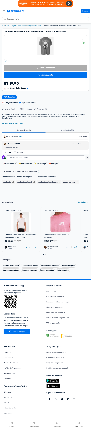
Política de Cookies (11, 363)
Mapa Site (7, 379)
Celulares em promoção (55, 296)
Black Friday (51, 291)
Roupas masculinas (34, 26)
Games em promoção (54, 307)
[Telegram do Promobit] (74, 399)
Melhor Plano (9, 397)
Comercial (7, 352)
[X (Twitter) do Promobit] (56, 399)
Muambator (8, 413)
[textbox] (46, 157)
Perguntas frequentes (54, 363)
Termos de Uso (9, 373)
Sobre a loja (10, 97)
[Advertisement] (45, 192)
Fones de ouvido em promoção (58, 302)
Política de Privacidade (12, 368)
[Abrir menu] (4, 11)
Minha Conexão (10, 408)
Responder (20, 152)
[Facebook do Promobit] (49, 399)
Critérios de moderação (55, 357)
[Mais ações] (84, 38)
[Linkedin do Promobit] (68, 399)
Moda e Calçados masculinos (15, 26)
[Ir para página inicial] (3, 26)
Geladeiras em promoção (55, 312)
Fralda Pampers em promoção (57, 318)
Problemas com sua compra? (57, 368)
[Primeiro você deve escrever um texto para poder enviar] (87, 157)
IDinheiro (7, 392)
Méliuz (6, 402)
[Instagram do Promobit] (62, 399)
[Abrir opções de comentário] (85, 144)
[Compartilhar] (84, 43)
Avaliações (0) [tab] (67, 130)
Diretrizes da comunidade (56, 352)
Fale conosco (8, 357)
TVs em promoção (53, 323)
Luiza (20, 136)
